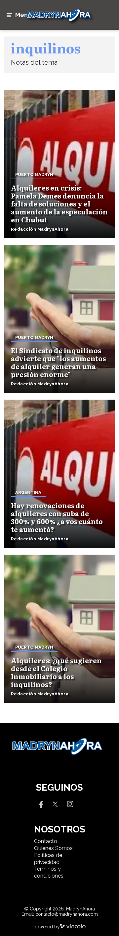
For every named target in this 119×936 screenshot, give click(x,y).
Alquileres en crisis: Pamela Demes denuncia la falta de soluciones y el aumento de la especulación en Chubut (59, 203)
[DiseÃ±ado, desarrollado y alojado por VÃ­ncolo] (73, 926)
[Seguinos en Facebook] (40, 803)
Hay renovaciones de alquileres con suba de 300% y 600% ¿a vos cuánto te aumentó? (57, 517)
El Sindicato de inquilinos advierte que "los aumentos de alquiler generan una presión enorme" (58, 362)
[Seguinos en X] (55, 803)
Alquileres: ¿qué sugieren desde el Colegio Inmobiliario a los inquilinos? (56, 672)
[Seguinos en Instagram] (70, 803)
